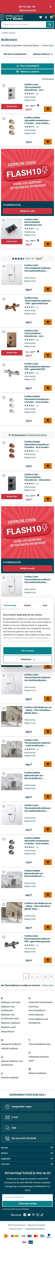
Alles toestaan (27, 651)
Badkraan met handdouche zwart (10, 1016)
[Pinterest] (33, 1214)
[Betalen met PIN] (42, 1236)
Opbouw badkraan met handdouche (12, 1063)
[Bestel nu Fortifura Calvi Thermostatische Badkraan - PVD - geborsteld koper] (48, 322)
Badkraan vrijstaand (10, 1022)
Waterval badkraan (37, 1073)
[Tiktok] (42, 1214)
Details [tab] (27, 605)
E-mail (15, 1117)
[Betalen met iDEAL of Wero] (14, 1236)
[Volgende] (52, 54)
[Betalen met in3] (31, 1242)
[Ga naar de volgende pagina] (51, 976)
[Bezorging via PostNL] (6, 1236)
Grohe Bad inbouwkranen (41, 1002)
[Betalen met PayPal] (49, 1236)
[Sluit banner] (50, 6)
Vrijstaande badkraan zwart (39, 1058)
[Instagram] (37, 1214)
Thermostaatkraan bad (39, 1044)
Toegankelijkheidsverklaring (35, 1229)
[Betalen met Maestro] (30, 1236)
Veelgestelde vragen (22, 1106)
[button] (3, 85)
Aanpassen (26, 659)
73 (45, 976)
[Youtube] (29, 1214)
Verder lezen (48, 45)
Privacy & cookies (15, 1229)
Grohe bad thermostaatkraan (37, 1008)
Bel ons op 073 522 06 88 (24, 1138)
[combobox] (23, 24)
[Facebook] (24, 1214)
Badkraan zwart (8, 1027)
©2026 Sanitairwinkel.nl (16, 1225)
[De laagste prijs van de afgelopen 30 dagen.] (38, 105)
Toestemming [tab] (9, 605)
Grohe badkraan (36, 1014)
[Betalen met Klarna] (24, 1242)
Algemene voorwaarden (36, 1225)
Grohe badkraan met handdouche (38, 1020)
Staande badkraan (10, 1077)
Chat (14, 1127)
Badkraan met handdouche (7, 1008)
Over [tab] (45, 605)
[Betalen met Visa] (23, 1236)
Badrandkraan (7, 1031)
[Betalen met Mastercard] (36, 1236)
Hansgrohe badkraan (11, 1044)
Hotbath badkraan (9, 1048)
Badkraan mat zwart (10, 1002)
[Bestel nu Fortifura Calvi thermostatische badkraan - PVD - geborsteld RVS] (48, 388)
